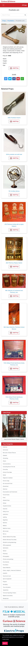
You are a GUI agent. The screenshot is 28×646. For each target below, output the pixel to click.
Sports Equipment (7, 578)
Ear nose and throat (7, 483)
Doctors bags (6, 480)
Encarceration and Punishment (10, 491)
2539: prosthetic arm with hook (14, 154)
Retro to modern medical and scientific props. (14, 616)
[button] (14, 121)
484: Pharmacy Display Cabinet (14, 262)
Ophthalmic (5, 548)
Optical (4, 550)
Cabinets (5, 455)
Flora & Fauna (6, 494)
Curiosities (5, 469)
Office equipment (7, 545)
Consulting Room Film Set (9, 466)
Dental (4, 475)
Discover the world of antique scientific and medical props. (14, 625)
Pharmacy (5, 553)
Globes (4, 503)
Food (4, 497)
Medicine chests (6, 528)
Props (24, 5)
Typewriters (5, 590)
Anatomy (5, 447)
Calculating (5, 458)
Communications (7, 463)
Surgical (5, 581)
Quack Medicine (6, 567)
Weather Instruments (8, 595)
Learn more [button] (5, 639)
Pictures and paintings (8, 559)
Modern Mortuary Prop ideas (9, 539)
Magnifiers (5, 519)
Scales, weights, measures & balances (12, 570)
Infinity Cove (6, 511)
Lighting (5, 517)
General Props (6, 500)
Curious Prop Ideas (7, 472)
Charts (4, 461)
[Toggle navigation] (3, 5)
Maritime (5, 522)
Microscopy (5, 531)
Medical (4, 525)
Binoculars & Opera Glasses (9, 452)
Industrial (5, 508)
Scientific (5, 573)
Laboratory (5, 514)
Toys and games (7, 587)
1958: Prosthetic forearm (14, 117)
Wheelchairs (6, 598)
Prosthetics (11, 20)
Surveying (5, 584)
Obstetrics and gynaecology (9, 542)
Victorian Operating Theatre (9, 592)
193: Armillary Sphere (14, 191)
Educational (5, 486)
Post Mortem (6, 562)
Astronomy (5, 449)
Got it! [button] (5, 643)
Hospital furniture (7, 505)
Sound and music (7, 576)
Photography (6, 556)
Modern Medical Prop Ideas (9, 536)
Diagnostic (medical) (8, 477)
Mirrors (4, 534)
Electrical (5, 489)
